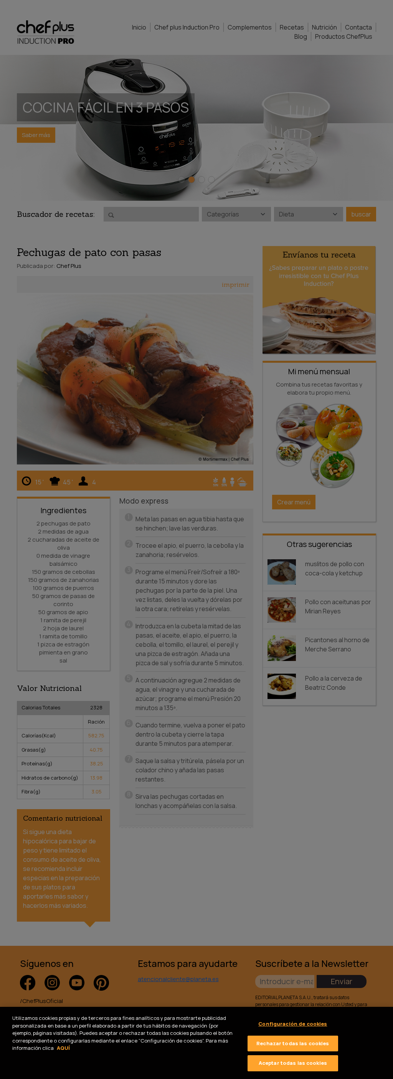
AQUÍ (63, 1047)
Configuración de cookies (292, 1023)
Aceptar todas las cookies (293, 1062)
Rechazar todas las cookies (292, 1043)
